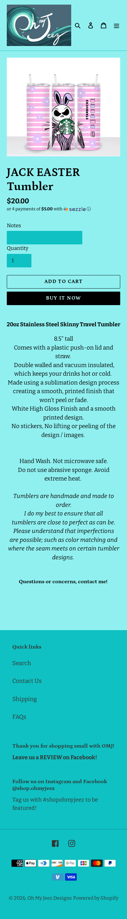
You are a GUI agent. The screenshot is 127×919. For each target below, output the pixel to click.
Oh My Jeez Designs (49, 898)
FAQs (19, 716)
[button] (49, 209)
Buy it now (63, 298)
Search (21, 663)
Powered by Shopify (95, 898)
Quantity (17, 248)
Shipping (24, 699)
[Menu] (116, 25)
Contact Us (27, 680)
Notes (14, 225)
